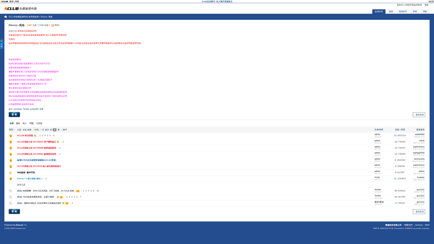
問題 (31, 123)
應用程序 (403, 11)
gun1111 (421, 189)
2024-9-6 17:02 (419, 137)
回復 (397, 129)
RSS (57, 25)
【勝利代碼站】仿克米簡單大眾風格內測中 (42, 203)
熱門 (65, 130)
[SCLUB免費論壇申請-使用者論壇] (20, 9)
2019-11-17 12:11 (419, 167)
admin (377, 134)
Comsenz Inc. (20, 228)
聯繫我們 (408, 225)
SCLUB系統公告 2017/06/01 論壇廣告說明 (36, 154)
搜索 (391, 11)
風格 (18, 123)
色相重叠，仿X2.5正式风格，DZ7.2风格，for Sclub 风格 (48, 191)
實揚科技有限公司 (393, 225)
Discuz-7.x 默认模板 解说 (29, 178)
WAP (427, 225)
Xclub (377, 177)
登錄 (427, 5)
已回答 (39, 123)
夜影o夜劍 (379, 202)
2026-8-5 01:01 (419, 204)
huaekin (421, 177)
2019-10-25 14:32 (418, 161)
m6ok (422, 140)
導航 (425, 11)
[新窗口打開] (10, 136)
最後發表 (420, 129)
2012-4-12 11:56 (419, 174)
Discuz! (19, 225)
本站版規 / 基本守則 (26, 172)
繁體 (11, 1)
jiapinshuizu (419, 147)
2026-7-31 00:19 (419, 198)
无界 (41, 109)
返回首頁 (420, 115)
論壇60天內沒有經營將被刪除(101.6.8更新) (36, 160)
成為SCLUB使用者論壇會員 (409, 5)
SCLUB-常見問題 (25, 135)
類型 (11, 129)
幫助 (415, 11)
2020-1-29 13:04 (419, 149)
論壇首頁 (379, 11)
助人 (25, 123)
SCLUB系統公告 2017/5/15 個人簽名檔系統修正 (39, 166)
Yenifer (26, 109)
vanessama (419, 159)
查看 (403, 129)
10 (98, 191)
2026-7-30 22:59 (419, 180)
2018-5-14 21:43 (419, 155)
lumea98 (34, 109)
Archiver (419, 225)
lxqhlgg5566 (419, 153)
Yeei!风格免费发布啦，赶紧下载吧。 (39, 197)
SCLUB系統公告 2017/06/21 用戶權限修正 (36, 142)
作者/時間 (378, 129)
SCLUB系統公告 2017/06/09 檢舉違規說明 (36, 148)
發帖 (15, 114)
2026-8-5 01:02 (419, 192)
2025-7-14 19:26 (419, 143)
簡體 (17, 1)
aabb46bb (420, 134)
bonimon (18, 109)
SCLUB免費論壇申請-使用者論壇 (24, 17)
